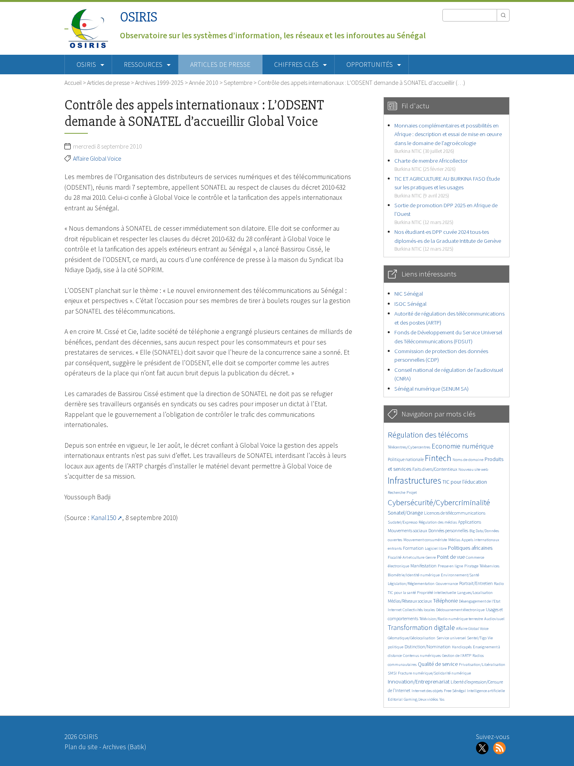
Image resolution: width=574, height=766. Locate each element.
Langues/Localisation (475, 592)
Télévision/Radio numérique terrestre (451, 618)
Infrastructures (414, 480)
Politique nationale (406, 459)
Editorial (395, 699)
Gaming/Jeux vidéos (421, 699)
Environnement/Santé (460, 575)
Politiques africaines (470, 548)
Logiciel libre (436, 548)
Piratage (471, 566)
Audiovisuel (494, 618)
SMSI (392, 673)
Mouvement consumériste (425, 539)
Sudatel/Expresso (402, 522)
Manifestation (423, 566)
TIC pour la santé (402, 592)
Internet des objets (427, 690)
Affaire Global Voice (97, 158)
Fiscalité (394, 557)
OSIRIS (138, 17)
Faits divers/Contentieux (434, 469)
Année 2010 (203, 82)
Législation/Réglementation (411, 583)
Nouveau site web (473, 469)
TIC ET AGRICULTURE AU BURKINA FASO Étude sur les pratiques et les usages (447, 187)
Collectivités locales (419, 609)
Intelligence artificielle (486, 690)
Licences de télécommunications (454, 513)
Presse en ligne (450, 566)
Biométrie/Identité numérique (414, 575)
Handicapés (462, 646)
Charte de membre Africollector (431, 164)
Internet (394, 609)
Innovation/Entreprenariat (418, 681)
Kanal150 (103, 517)
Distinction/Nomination (428, 646)
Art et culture (413, 557)
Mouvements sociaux (407, 530)
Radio (499, 583)
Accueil (73, 82)
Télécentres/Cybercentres (409, 447)
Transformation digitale (421, 627)
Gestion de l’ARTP (456, 655)
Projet (411, 492)
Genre (431, 557)
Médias (454, 539)
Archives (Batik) (124, 747)
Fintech (438, 457)
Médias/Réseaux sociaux (410, 601)
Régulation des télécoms (428, 434)
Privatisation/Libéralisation (482, 664)
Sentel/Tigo (477, 637)
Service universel (451, 637)
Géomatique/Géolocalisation (411, 637)
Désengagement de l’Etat (479, 601)
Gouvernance (447, 583)
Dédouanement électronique (460, 609)
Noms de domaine (468, 459)
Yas (441, 699)
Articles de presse (220, 64)
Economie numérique (462, 445)
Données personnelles (448, 530)
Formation (413, 548)
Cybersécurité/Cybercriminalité (439, 502)
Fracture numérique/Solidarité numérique (434, 673)
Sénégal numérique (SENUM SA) (431, 388)
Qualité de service (438, 664)
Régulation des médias (438, 522)
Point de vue (451, 557)
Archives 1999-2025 (159, 82)
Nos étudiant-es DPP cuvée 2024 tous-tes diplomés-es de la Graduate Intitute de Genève (447, 240)
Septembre (238, 82)
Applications (469, 522)
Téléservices (489, 566)
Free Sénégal (455, 690)
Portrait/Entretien (476, 583)
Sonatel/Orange (405, 512)
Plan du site (81, 747)
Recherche (396, 492)
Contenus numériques (422, 655)
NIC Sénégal (408, 293)
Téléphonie (445, 600)
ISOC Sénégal (410, 303)
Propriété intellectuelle (436, 592)
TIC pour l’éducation (464, 482)
